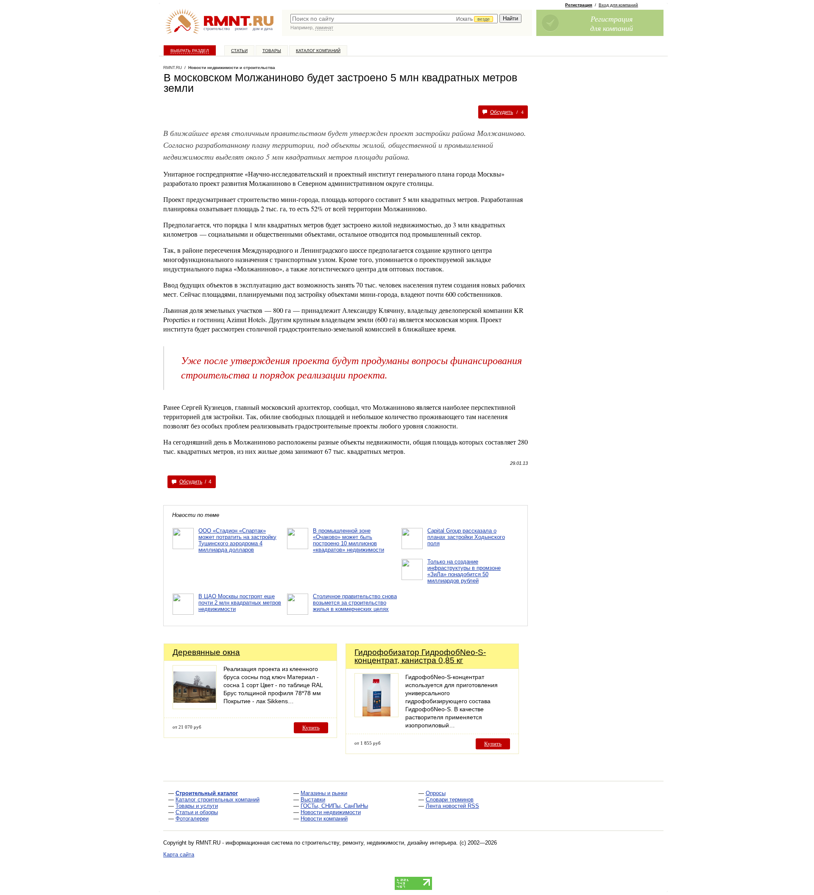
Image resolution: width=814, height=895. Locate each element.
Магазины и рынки (324, 793)
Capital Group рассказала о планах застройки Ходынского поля (466, 537)
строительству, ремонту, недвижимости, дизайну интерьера (379, 843)
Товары (271, 50)
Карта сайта (178, 854)
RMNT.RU (172, 67)
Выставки (313, 799)
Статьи (239, 50)
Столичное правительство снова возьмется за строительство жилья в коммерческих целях (355, 602)
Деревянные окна (206, 652)
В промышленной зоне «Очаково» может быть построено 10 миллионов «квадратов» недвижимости (348, 540)
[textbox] (394, 18)
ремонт (241, 29)
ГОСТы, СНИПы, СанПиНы (334, 806)
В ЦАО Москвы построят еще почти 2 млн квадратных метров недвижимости (239, 602)
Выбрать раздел (189, 50)
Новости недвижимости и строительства (231, 67)
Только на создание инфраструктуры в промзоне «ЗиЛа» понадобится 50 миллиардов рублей (464, 571)
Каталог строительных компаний (217, 799)
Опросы (436, 793)
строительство (217, 29)
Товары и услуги (197, 806)
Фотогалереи (192, 818)
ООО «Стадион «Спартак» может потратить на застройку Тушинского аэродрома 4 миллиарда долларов (237, 540)
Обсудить (501, 112)
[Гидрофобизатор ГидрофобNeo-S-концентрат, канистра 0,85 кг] (376, 715)
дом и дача (263, 29)
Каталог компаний (318, 50)
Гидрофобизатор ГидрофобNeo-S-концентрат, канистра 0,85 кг (420, 656)
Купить (311, 727)
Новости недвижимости (331, 812)
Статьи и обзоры (197, 812)
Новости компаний (324, 818)
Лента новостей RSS (452, 806)
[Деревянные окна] (194, 707)
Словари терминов (450, 799)
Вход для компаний (618, 5)
